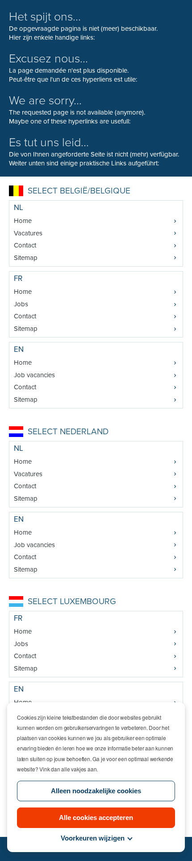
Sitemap (26, 258)
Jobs (21, 304)
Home (23, 221)
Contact (25, 245)
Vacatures (28, 233)
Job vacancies (34, 375)
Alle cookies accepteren (96, 817)
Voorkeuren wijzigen (93, 838)
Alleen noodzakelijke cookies (96, 791)
